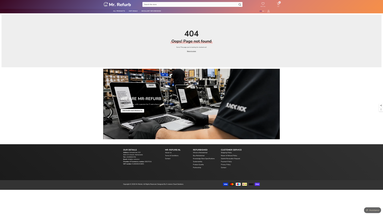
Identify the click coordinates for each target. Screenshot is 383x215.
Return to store (191, 51)
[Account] (268, 11)
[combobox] (189, 4)
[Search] (192, 4)
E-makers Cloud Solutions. (175, 184)
